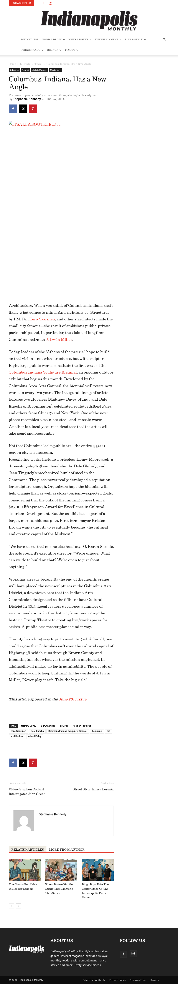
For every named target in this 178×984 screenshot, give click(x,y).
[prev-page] (11, 906)
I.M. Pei (64, 726)
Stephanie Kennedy (27, 99)
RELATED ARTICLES (27, 849)
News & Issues (78, 39)
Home (12, 64)
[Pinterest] (33, 108)
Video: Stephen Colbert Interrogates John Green (27, 792)
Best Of (52, 50)
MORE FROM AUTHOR (67, 849)
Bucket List (29, 39)
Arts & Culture (39, 70)
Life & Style (134, 39)
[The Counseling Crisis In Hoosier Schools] (25, 870)
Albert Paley (34, 736)
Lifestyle (25, 64)
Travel (38, 64)
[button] (164, 40)
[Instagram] (50, 3)
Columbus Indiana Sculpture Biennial (43, 372)
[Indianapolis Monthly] (89, 20)
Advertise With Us (94, 980)
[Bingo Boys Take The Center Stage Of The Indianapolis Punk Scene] (98, 870)
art (108, 731)
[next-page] (18, 906)
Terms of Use (138, 980)
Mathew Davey (28, 726)
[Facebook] (43, 3)
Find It (70, 50)
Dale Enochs (37, 731)
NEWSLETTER (22, 3)
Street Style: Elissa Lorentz (93, 789)
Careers (154, 980)
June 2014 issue (72, 699)
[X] (23, 108)
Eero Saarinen (42, 319)
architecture (17, 736)
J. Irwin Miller (59, 339)
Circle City (55, 70)
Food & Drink (52, 39)
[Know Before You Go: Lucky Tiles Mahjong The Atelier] (61, 870)
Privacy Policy (117, 980)
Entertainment (106, 39)
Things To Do (30, 50)
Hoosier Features (82, 726)
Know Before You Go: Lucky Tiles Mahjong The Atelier (59, 888)
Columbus (97, 731)
